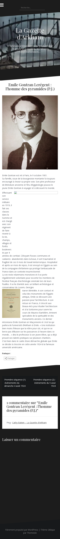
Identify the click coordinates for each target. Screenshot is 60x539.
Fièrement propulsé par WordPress (21, 529)
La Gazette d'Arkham (30, 33)
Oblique (51, 529)
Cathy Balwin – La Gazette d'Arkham (29, 422)
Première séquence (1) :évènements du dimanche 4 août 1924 (15, 382)
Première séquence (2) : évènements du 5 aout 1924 (44, 382)
